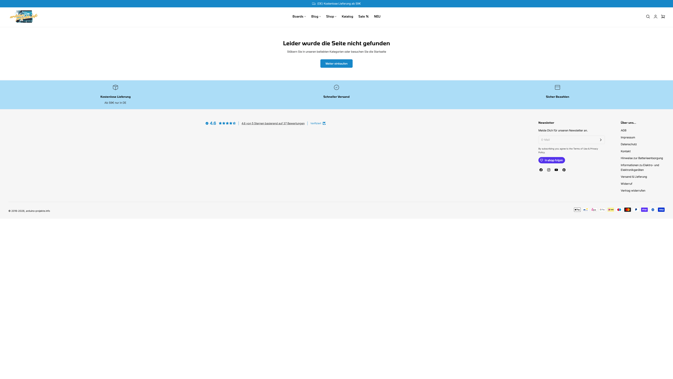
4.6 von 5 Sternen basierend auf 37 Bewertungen (273, 123)
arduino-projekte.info (38, 210)
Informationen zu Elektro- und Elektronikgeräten (640, 167)
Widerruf (626, 183)
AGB (623, 130)
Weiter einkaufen (336, 63)
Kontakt (626, 151)
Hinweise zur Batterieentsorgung (642, 158)
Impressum (628, 137)
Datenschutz (629, 144)
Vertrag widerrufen (633, 190)
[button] (648, 16)
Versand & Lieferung (634, 176)
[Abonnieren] (600, 139)
